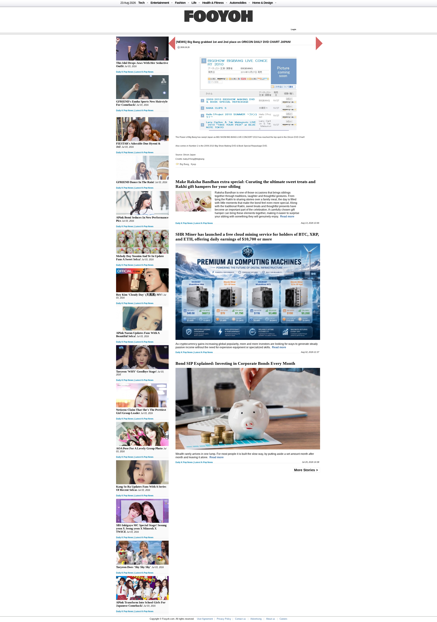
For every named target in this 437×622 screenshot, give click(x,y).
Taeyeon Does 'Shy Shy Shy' (133, 567)
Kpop (193, 164)
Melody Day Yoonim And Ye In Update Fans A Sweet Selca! (140, 257)
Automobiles (238, 2)
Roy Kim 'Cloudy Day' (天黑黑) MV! (139, 294)
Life (194, 2)
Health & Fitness (213, 2)
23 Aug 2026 (128, 2)
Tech (141, 2)
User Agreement (205, 619)
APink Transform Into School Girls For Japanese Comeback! (141, 604)
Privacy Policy (224, 619)
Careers (283, 619)
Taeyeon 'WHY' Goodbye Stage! (136, 371)
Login (293, 29)
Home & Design (262, 2)
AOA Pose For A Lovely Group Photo (139, 448)
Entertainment (160, 2)
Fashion (180, 2)
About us (270, 619)
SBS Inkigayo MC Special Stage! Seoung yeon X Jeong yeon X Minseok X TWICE (141, 528)
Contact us (240, 619)
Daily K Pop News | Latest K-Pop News (134, 72)
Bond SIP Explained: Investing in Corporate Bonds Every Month (235, 363)
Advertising (256, 619)
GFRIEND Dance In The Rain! (135, 182)
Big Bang (184, 164)
